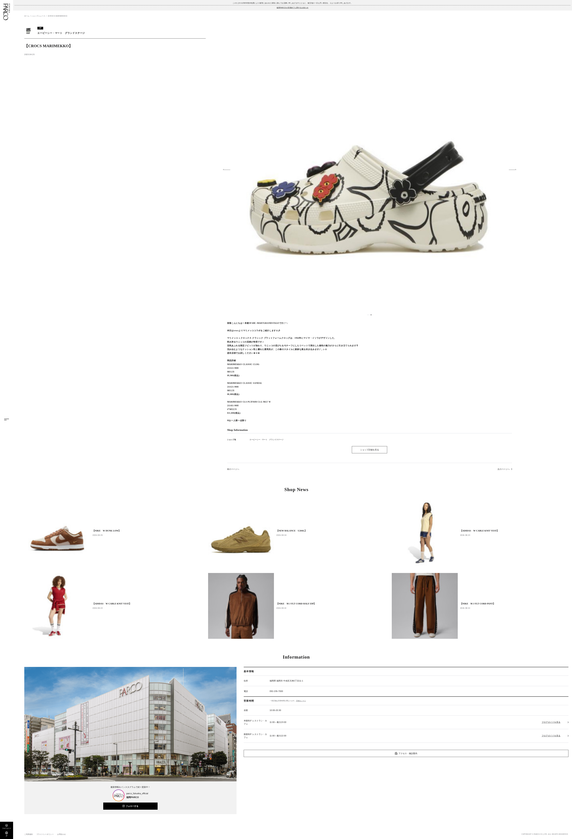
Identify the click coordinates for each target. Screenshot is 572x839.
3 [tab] (371, 314)
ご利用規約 (28, 834)
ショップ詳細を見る (369, 450)
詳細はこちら (301, 701)
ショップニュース (38, 16)
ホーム (26, 16)
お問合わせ (61, 834)
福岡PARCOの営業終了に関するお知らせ (292, 7)
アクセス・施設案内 (407, 753)
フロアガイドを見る (551, 722)
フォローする (132, 806)
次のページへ (504, 469)
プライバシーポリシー (45, 834)
